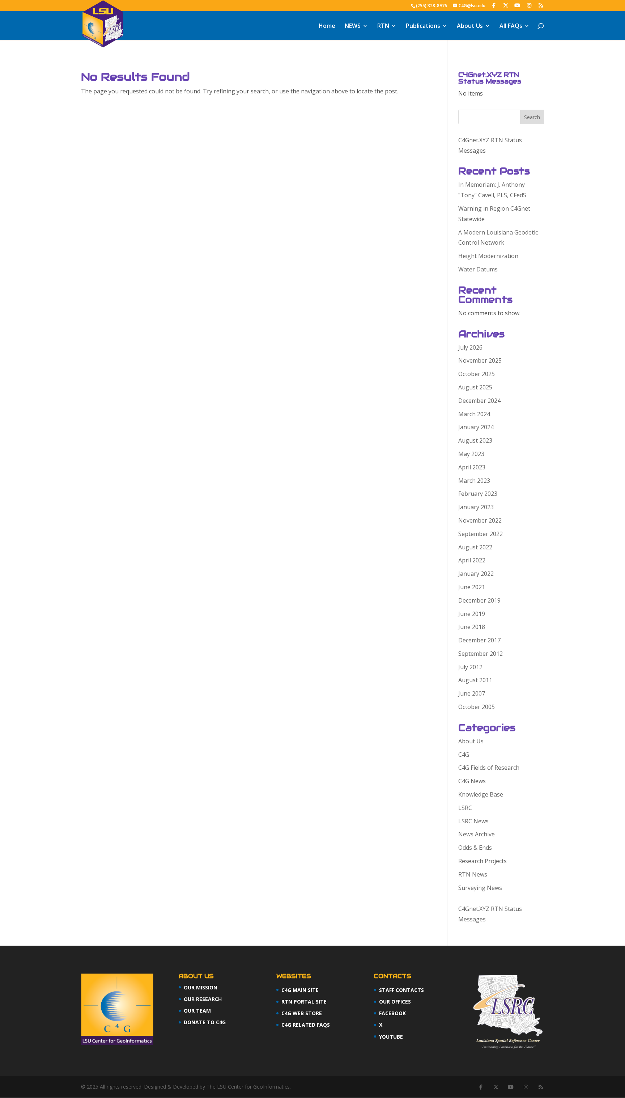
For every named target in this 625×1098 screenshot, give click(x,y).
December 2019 (479, 600)
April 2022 (471, 560)
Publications (423, 26)
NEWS (353, 26)
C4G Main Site (300, 990)
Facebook (392, 1013)
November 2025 (480, 360)
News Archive (476, 834)
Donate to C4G (205, 1022)
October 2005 (476, 707)
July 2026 (470, 347)
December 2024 (479, 401)
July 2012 (470, 667)
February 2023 (477, 494)
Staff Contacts (401, 990)
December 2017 (479, 640)
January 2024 (476, 427)
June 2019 (471, 614)
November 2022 (480, 520)
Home (327, 26)
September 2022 (480, 534)
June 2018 (471, 627)
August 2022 (475, 547)
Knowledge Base (480, 794)
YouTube (391, 1036)
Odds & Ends (475, 848)
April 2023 (471, 467)
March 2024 (474, 414)
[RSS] (541, 5)
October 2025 (476, 374)
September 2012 (480, 654)
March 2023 (474, 481)
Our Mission (200, 987)
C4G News (472, 781)
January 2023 (476, 507)
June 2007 (471, 693)
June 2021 (471, 587)
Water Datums (478, 269)
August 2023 (475, 440)
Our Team (197, 1010)
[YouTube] (517, 5)
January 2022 (476, 574)
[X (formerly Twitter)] (505, 5)
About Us (470, 26)
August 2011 (475, 680)
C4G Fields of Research (488, 768)
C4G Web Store (301, 1013)
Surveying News (480, 888)
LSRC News (473, 821)
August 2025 (475, 387)
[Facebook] (494, 5)
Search (532, 117)
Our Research (203, 999)
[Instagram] (529, 5)
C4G (463, 755)
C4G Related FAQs (305, 1024)
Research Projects (482, 861)
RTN (383, 26)
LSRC (465, 808)
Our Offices (395, 1001)
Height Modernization (488, 256)
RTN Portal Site (304, 1001)
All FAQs (510, 26)
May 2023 (471, 454)
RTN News (472, 874)
